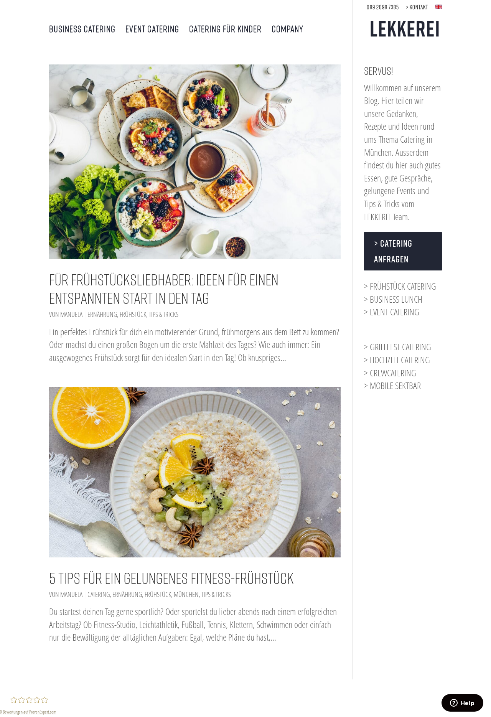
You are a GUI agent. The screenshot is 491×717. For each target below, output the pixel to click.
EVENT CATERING (152, 29)
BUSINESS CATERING (82, 29)
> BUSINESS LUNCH (393, 299)
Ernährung (102, 314)
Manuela (71, 314)
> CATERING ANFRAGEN (393, 251)
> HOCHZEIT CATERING (397, 359)
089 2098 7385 (383, 7)
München (186, 594)
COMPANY (287, 29)
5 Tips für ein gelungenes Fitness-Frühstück (171, 578)
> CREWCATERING (390, 372)
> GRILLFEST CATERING (397, 346)
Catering (98, 594)
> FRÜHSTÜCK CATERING (400, 286)
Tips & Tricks (163, 314)
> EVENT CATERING (391, 311)
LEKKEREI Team (386, 216)
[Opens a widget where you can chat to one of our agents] (462, 703)
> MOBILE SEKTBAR (392, 385)
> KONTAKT (417, 7)
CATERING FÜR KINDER (225, 29)
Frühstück (133, 314)
